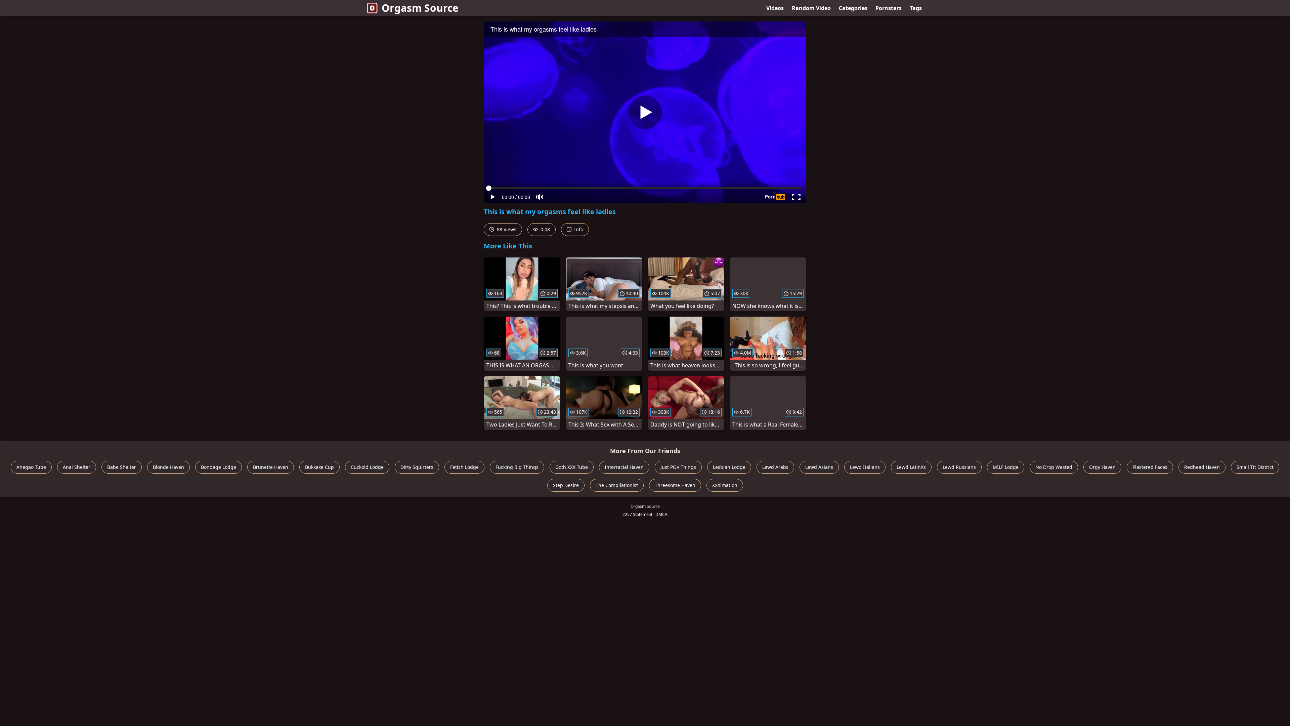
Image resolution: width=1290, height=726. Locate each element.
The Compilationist (617, 485)
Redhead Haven (1202, 467)
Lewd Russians (959, 467)
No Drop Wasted (1053, 467)
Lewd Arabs (775, 467)
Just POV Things (678, 467)
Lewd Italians (865, 467)
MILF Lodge (1006, 467)
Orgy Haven (1102, 467)
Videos (775, 8)
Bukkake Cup (319, 467)
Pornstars (888, 8)
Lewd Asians (819, 467)
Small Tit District (1255, 467)
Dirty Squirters (416, 467)
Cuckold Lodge (367, 467)
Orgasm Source (420, 8)
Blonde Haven (168, 467)
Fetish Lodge (464, 467)
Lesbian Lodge (729, 467)
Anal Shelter (76, 467)
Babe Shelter (121, 467)
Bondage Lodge (218, 467)
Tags (916, 8)
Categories (853, 8)
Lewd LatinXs (911, 467)
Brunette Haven (270, 467)
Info (578, 229)
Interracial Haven (624, 467)
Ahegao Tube (31, 467)
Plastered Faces (1149, 467)
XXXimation (724, 485)
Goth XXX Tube (571, 467)
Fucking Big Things (517, 467)
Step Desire (566, 485)
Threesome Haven (675, 485)
